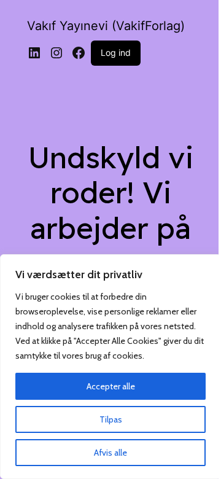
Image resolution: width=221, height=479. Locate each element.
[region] (110, 366)
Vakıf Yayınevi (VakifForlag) (106, 25)
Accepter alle (111, 386)
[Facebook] (78, 52)
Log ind (116, 52)
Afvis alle (110, 452)
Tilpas (110, 419)
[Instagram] (56, 52)
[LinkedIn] (34, 52)
